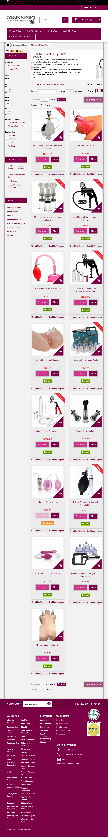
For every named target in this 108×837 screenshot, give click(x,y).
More (34, 77)
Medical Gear (26, 778)
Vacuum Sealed (15, 126)
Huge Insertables (28, 756)
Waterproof (11, 235)
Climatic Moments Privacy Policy (45, 736)
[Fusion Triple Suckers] (86, 411)
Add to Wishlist (40, 174)
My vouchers (61, 734)
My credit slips (62, 724)
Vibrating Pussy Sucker (48, 502)
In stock (13, 69)
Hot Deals (52, 31)
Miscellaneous (27, 781)
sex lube (10, 227)
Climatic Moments (24, 830)
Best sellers (44, 727)
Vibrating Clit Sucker (85, 145)
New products (45, 724)
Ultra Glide (11, 812)
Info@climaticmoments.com (68, 764)
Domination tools (14, 208)
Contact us (87, 7)
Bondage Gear (12, 727)
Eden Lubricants (28, 740)
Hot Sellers (11, 756)
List (101, 93)
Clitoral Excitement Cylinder (48, 360)
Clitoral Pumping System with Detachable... (85, 503)
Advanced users (13, 212)
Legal (12, 191)
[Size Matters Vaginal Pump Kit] (48, 268)
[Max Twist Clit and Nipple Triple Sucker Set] (48, 197)
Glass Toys (25, 749)
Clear (11, 139)
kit (24, 223)
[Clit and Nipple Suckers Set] (48, 625)
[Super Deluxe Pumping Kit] (48, 411)
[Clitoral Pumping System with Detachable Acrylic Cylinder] (86, 482)
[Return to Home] (7, 45)
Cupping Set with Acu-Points (85, 360)
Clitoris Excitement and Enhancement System (86, 290)
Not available (14, 66)
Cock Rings (11, 736)
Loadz (9, 772)
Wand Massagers (28, 816)
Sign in (97, 7)
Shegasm (10, 803)
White (11, 146)
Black (11, 135)
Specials (43, 720)
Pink (11, 142)
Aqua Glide (25, 724)
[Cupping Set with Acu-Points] (86, 340)
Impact (9, 759)
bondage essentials (14, 219)
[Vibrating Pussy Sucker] (48, 482)
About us (13, 181)
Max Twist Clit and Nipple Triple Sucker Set (47, 218)
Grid (96, 93)
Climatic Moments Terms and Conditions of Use (17, 168)
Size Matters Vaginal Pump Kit (48, 288)
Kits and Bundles (28, 763)
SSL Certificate (94, 722)
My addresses (61, 727)
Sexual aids (11, 231)
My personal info (63, 730)
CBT (18, 227)
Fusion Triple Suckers (85, 431)
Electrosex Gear (13, 743)
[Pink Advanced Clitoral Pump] (48, 553)
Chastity (24, 727)
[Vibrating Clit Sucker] (86, 125)
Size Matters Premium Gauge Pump (86, 218)
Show (63, 91)
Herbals (24, 752)
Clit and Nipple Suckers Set (47, 645)
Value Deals (26, 812)
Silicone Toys (26, 803)
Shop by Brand (33, 31)
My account (62, 716)
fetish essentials (13, 223)
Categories (15, 31)
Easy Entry (11, 740)
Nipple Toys (26, 785)
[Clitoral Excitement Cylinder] (48, 340)
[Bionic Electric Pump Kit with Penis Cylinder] (48, 125)
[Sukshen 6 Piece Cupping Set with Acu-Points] (86, 553)
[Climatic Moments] (21, 20)
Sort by (34, 91)
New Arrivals (69, 31)
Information (14, 160)
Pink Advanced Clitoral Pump (47, 573)
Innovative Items (28, 759)
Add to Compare (57, 174)
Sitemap (43, 742)
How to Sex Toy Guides (21, 37)
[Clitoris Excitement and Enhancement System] (86, 268)
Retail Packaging (16, 122)
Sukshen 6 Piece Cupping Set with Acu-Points (85, 575)
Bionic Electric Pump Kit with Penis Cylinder (48, 147)
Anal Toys (25, 720)
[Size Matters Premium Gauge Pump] (86, 197)
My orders (60, 720)
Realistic (10, 215)
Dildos (23, 736)
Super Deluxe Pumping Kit (47, 431)
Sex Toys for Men (28, 794)
